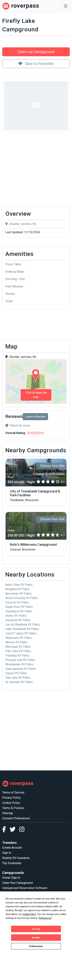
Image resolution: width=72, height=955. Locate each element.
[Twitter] (14, 830)
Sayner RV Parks (16, 673)
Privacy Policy (11, 797)
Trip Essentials (11, 863)
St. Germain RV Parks (19, 682)
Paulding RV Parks (17, 655)
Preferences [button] (45, 918)
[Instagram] (21, 830)
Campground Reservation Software (24, 888)
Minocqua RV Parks (18, 646)
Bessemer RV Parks (18, 593)
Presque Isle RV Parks (20, 660)
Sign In (6, 853)
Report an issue (20, 425)
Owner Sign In (11, 877)
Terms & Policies (13, 808)
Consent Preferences (16, 818)
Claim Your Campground (17, 883)
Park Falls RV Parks (18, 651)
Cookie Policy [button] (29, 914)
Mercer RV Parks (16, 642)
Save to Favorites (39, 63)
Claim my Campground (36, 52)
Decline (36, 937)
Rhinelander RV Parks (19, 664)
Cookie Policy (11, 803)
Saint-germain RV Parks (20, 669)
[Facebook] (6, 830)
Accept (36, 929)
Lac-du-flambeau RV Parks (22, 624)
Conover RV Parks (17, 602)
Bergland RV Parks (17, 589)
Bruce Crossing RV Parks (21, 598)
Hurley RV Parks (15, 615)
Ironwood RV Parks (17, 620)
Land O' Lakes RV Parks (20, 633)
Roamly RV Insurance (16, 858)
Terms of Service (13, 792)
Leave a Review (35, 416)
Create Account (12, 847)
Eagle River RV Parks (19, 607)
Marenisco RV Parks (18, 638)
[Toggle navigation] (66, 6)
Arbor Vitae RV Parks (18, 584)
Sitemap (7, 813)
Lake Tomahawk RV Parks (22, 629)
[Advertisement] (36, 170)
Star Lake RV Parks (17, 677)
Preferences (36, 946)
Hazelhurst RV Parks (18, 611)
